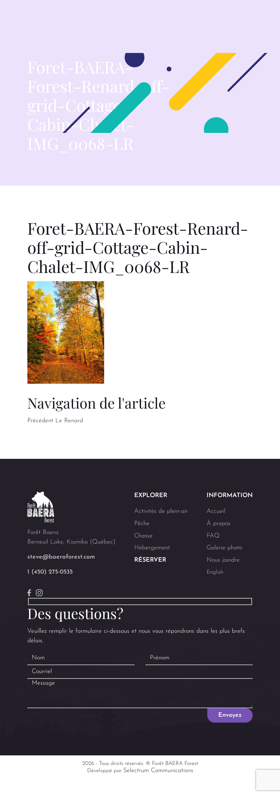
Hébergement (152, 548)
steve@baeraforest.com (61, 557)
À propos (218, 524)
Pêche (142, 524)
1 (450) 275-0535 (50, 572)
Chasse (143, 536)
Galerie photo (224, 548)
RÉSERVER (150, 560)
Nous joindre (223, 560)
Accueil (216, 511)
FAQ (213, 536)
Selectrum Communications (158, 771)
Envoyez (230, 715)
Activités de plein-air (161, 511)
